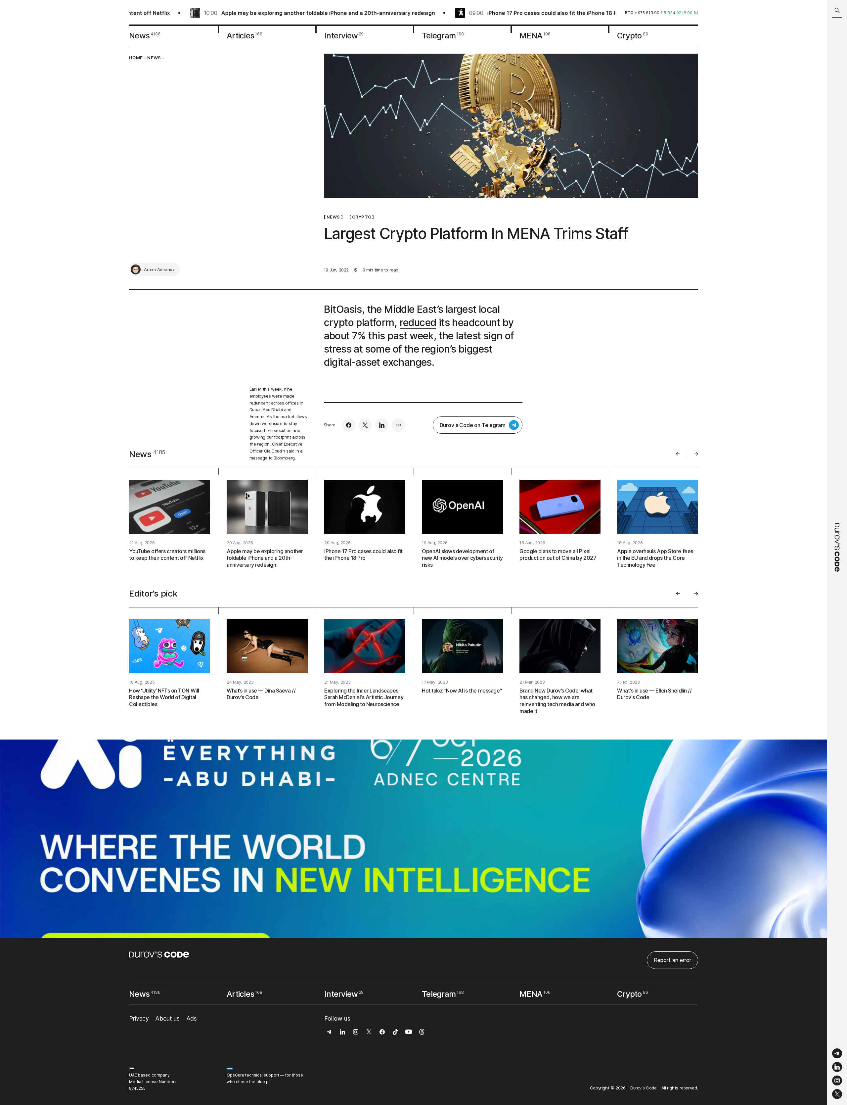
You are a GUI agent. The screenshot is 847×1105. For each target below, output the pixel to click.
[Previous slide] (678, 453)
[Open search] (837, 10)
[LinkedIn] (837, 1067)
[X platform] (837, 1094)
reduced (418, 322)
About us (167, 1018)
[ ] (333, 216)
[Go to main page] (837, 552)
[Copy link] (398, 425)
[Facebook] (348, 425)
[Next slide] (696, 453)
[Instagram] (837, 1081)
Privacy (139, 1018)
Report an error (672, 960)
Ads (191, 1018)
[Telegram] (837, 1053)
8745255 (137, 1088)
